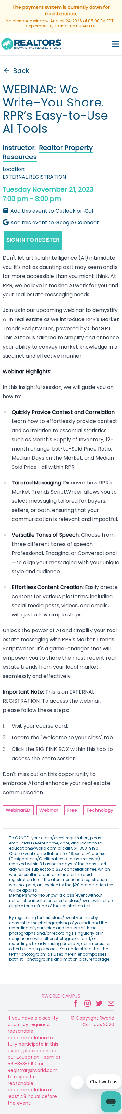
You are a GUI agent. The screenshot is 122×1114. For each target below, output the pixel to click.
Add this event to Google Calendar (54, 222)
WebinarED (18, 810)
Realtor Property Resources (48, 152)
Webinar (48, 810)
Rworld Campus (61, 996)
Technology (99, 810)
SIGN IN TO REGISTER (33, 240)
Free (72, 810)
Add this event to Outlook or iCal (51, 211)
